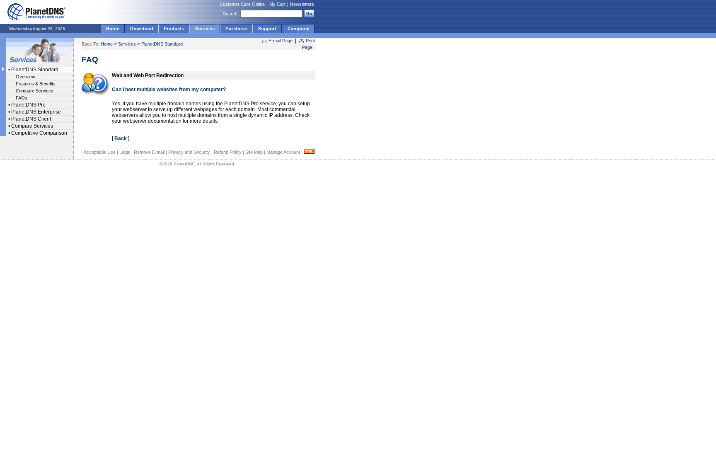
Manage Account (283, 152)
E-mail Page (280, 40)
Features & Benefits (36, 83)
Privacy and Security (189, 152)
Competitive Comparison (39, 133)
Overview (25, 76)
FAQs (21, 97)
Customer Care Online (242, 4)
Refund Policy (228, 152)
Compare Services (34, 90)
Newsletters (302, 4)
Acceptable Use (100, 152)
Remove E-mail (149, 152)
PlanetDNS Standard (34, 70)
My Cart (277, 4)
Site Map (254, 152)
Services (127, 43)
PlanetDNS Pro (28, 105)
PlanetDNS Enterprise (36, 112)
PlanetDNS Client (31, 119)
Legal (124, 152)
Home (107, 43)
